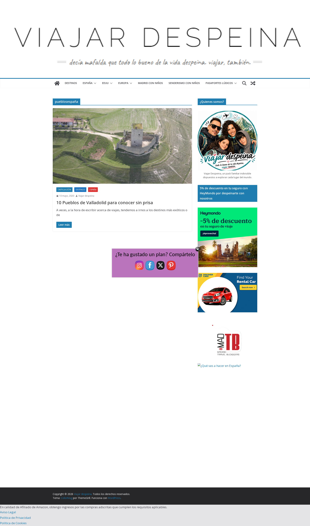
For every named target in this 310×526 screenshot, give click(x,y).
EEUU (105, 83)
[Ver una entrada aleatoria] (253, 83)
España (87, 83)
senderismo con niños (184, 83)
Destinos (71, 83)
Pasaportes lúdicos (219, 83)
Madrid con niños (150, 83)
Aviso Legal (8, 512)
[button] (94, 83)
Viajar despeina (86, 195)
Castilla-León (64, 189)
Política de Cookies (13, 523)
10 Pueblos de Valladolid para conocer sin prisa (104, 202)
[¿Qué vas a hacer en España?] (225, 366)
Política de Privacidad (15, 518)
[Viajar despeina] (155, 11)
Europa (123, 83)
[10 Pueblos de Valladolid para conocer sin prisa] (122, 146)
